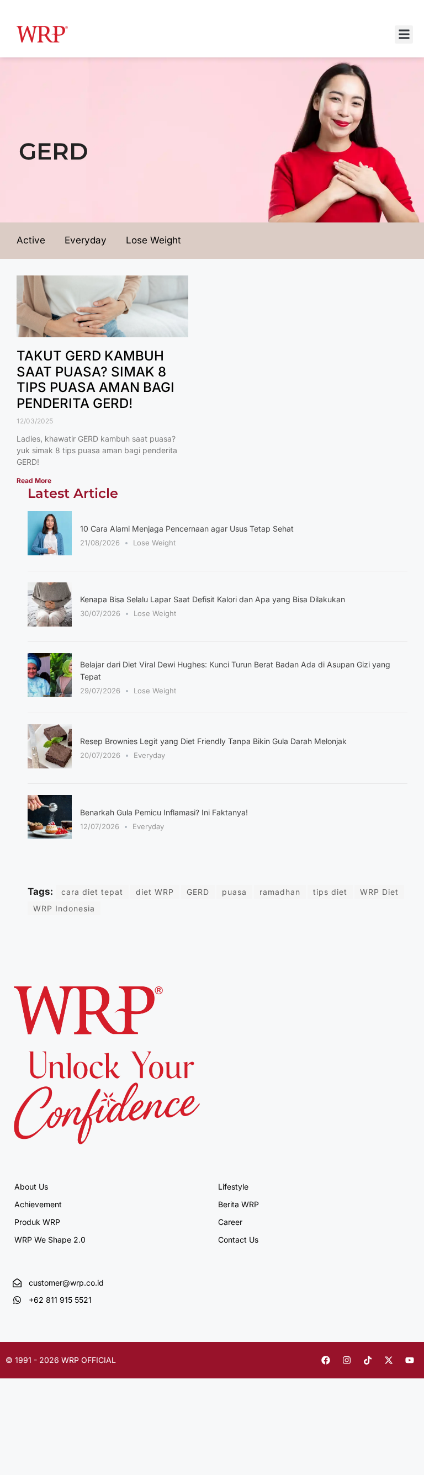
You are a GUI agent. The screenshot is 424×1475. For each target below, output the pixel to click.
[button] (404, 34)
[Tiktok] (368, 1360)
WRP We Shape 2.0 (50, 1239)
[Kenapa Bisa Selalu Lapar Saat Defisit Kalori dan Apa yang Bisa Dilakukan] (50, 623)
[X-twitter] (389, 1360)
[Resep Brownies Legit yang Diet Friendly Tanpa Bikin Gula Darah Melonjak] (50, 765)
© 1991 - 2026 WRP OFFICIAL (61, 1360)
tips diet (330, 891)
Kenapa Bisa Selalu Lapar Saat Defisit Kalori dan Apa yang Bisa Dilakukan (212, 599)
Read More (34, 480)
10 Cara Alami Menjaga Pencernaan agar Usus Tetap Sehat (187, 528)
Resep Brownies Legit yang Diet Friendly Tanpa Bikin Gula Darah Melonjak (213, 741)
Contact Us (238, 1239)
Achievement (38, 1204)
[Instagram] (347, 1360)
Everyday (149, 755)
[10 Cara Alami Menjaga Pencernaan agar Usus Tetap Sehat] (50, 552)
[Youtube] (409, 1360)
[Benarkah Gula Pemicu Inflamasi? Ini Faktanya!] (50, 835)
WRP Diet (379, 891)
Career (230, 1222)
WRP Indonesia (64, 908)
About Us (31, 1186)
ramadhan (279, 891)
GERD (198, 891)
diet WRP (155, 891)
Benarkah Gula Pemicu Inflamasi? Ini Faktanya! (164, 812)
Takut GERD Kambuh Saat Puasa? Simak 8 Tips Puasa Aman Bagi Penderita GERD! (95, 379)
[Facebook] (326, 1360)
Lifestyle (233, 1186)
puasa (234, 891)
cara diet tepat (92, 891)
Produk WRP (37, 1222)
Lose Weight (154, 542)
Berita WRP (238, 1204)
